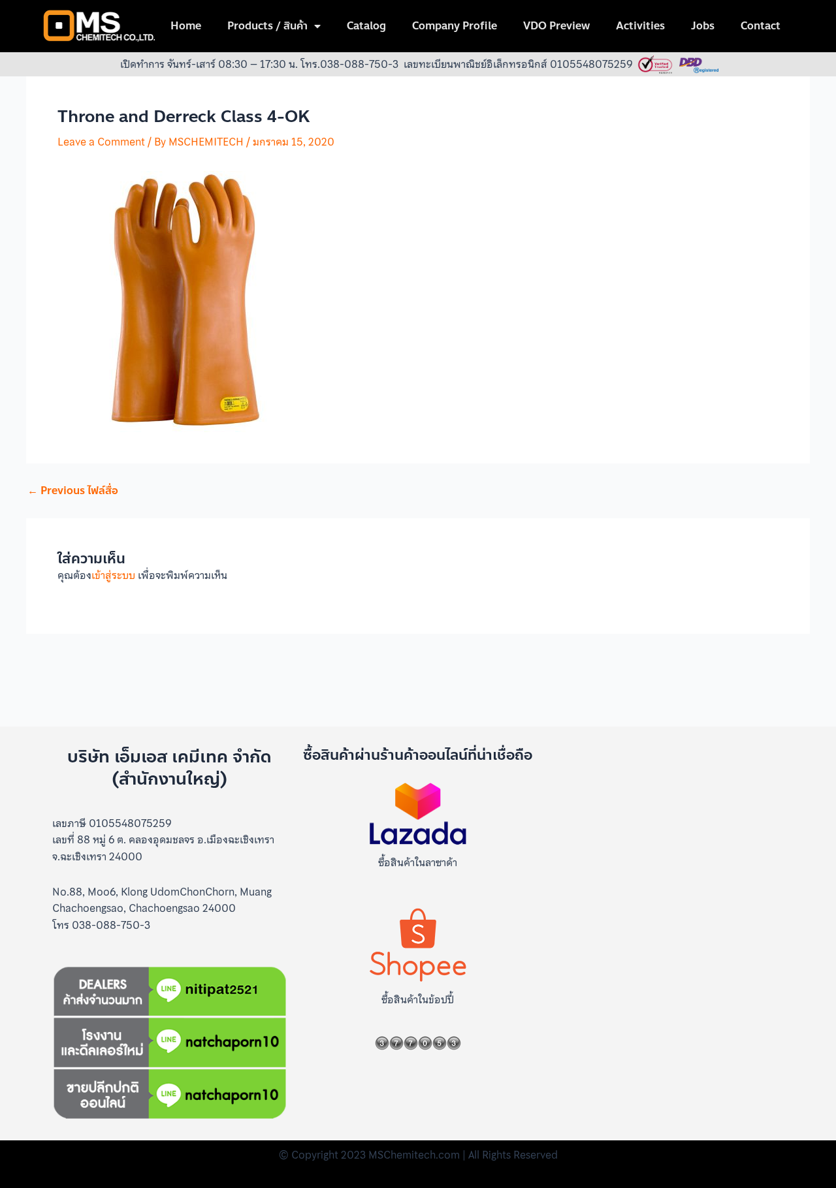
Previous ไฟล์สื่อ (72, 491)
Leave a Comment (101, 141)
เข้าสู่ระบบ (113, 575)
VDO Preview (556, 26)
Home (185, 26)
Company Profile (454, 26)
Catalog (366, 26)
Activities (640, 26)
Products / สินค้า (267, 26)
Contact (760, 26)
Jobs (703, 26)
